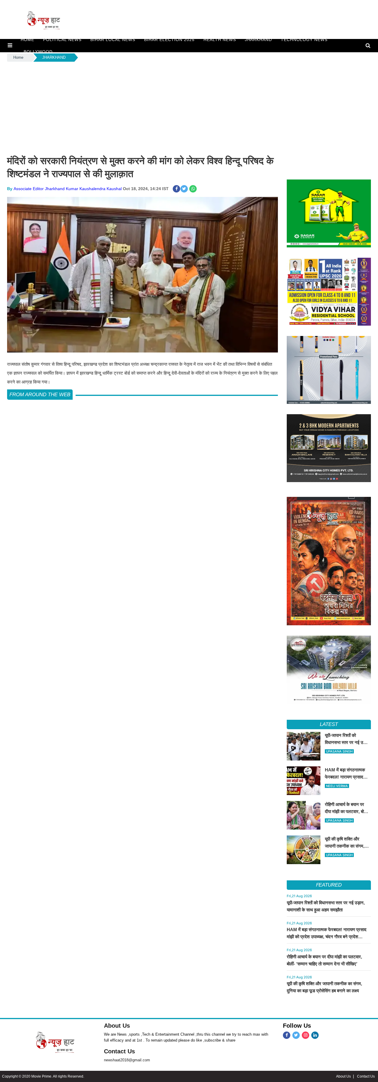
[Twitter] (296, 1035)
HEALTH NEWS (219, 39)
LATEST (329, 724)
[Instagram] (305, 1035)
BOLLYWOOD (38, 51)
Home (18, 57)
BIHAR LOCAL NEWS (112, 39)
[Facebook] (286, 1035)
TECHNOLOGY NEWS (304, 39)
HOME (27, 39)
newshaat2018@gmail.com (127, 1060)
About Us (117, 1025)
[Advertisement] (189, 107)
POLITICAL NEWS (62, 39)
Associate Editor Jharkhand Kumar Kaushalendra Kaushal (68, 188)
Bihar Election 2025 (169, 39)
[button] (10, 45)
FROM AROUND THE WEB (39, 394)
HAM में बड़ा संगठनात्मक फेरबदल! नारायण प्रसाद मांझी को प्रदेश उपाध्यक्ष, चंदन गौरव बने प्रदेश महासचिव (326, 936)
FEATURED (329, 885)
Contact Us (119, 1051)
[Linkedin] (315, 1035)
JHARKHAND (258, 39)
